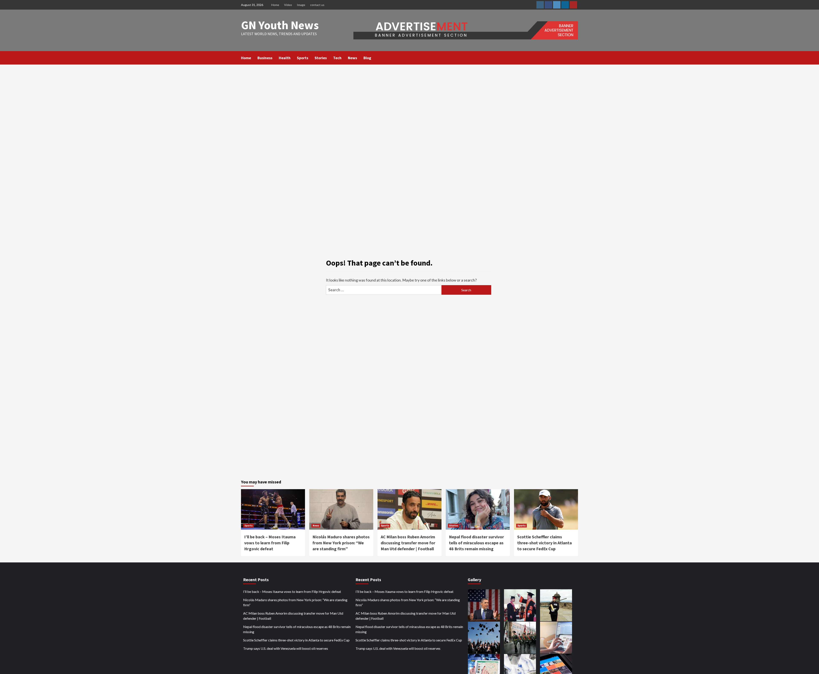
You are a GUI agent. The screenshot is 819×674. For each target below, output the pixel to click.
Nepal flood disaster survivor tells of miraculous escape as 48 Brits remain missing (476, 542)
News (352, 57)
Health (284, 57)
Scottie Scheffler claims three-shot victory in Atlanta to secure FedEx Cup (544, 542)
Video (288, 5)
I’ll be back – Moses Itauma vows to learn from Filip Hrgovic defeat (270, 542)
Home (275, 5)
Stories (321, 57)
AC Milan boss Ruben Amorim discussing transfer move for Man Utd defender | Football (408, 542)
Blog (367, 57)
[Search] (575, 57)
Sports (302, 57)
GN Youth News (280, 25)
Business (264, 57)
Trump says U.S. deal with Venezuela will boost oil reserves (285, 648)
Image (301, 5)
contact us (317, 5)
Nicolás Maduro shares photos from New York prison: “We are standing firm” (341, 542)
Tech (337, 57)
